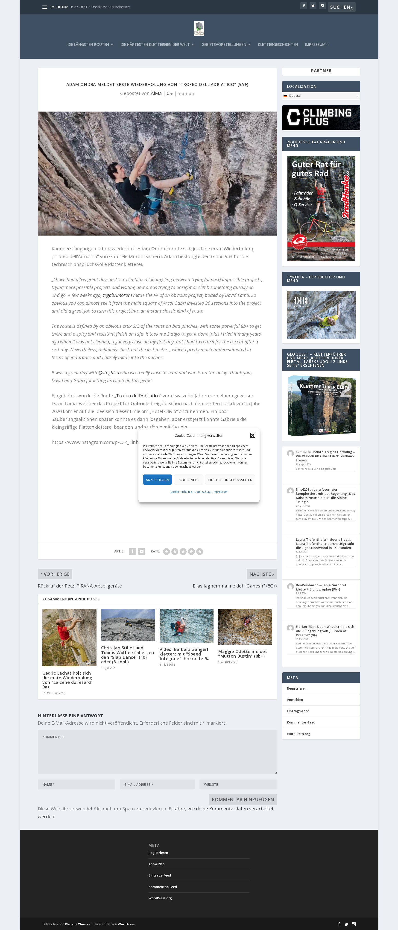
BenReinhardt (307, 585)
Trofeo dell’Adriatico (138, 396)
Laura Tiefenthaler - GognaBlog (322, 539)
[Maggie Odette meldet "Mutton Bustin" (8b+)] (245, 627)
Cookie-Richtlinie (181, 491)
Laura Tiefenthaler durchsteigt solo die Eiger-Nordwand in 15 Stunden (325, 545)
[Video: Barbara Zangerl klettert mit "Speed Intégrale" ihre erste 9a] (187, 626)
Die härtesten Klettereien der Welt (155, 45)
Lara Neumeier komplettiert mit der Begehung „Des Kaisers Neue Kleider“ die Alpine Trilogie (325, 495)
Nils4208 (302, 489)
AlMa (156, 93)
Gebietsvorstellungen (224, 45)
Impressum (220, 491)
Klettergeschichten (278, 45)
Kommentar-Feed (301, 722)
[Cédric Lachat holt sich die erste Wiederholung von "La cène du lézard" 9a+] (69, 637)
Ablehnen (188, 479)
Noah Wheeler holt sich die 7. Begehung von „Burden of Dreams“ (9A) (325, 630)
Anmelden (295, 699)
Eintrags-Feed (298, 711)
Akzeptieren (157, 479)
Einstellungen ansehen (230, 479)
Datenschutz (202, 491)
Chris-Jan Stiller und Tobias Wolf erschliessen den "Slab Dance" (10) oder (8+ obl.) (127, 654)
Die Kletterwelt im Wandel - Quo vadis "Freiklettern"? (109, 7)
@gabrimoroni (117, 295)
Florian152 (304, 626)
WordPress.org (298, 734)
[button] (252, 435)
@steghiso (108, 372)
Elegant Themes (77, 924)
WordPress (126, 924)
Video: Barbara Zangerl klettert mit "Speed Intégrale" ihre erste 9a (185, 654)
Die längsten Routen (88, 45)
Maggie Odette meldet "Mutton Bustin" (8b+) (242, 654)
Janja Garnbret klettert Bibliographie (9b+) (321, 587)
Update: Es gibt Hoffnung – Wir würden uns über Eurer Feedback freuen (325, 456)
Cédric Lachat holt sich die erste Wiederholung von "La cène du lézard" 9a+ (67, 680)
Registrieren (297, 688)
